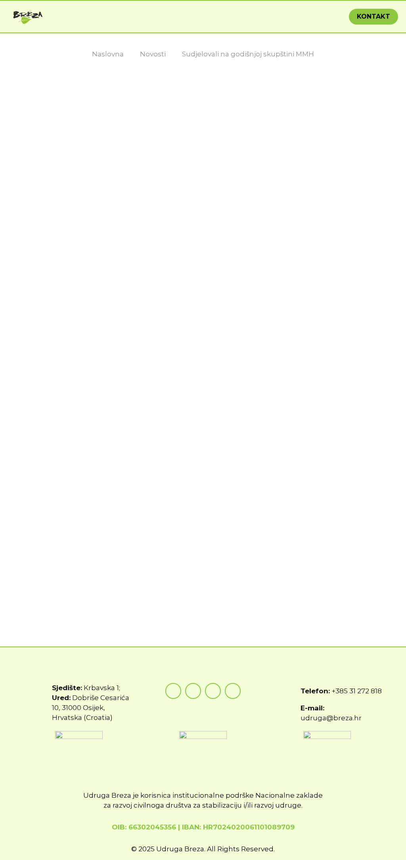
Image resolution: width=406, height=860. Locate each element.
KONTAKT (373, 16)
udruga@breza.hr (331, 718)
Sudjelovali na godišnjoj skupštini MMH (248, 54)
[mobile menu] (326, 16)
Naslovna (108, 54)
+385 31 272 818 (356, 691)
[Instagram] (193, 691)
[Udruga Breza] (28, 17)
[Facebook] (173, 691)
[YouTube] (213, 691)
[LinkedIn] (233, 691)
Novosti (153, 54)
